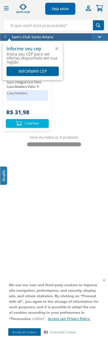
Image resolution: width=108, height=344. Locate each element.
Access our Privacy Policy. (69, 318)
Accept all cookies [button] (24, 332)
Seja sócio (60, 8)
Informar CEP (33, 71)
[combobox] (54, 25)
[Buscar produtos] (98, 25)
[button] (60, 332)
